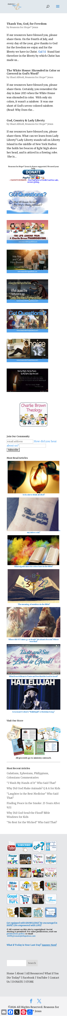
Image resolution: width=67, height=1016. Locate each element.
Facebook (28, 977)
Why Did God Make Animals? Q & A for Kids (33, 788)
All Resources (34, 973)
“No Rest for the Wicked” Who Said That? (32, 822)
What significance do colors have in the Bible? (33, 566)
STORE (29, 981)
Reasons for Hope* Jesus (24, 27)
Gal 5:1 (42, 51)
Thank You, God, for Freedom (27, 23)
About (20, 973)
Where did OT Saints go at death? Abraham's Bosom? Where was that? (33, 640)
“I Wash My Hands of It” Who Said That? (31, 783)
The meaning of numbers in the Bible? (34, 604)
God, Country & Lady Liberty (26, 120)
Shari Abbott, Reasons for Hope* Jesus (31, 77)
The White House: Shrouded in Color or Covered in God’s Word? (33, 72)
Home (10, 973)
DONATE (17, 981)
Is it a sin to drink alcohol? (34, 495)
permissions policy (16, 934)
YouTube (42, 977)
